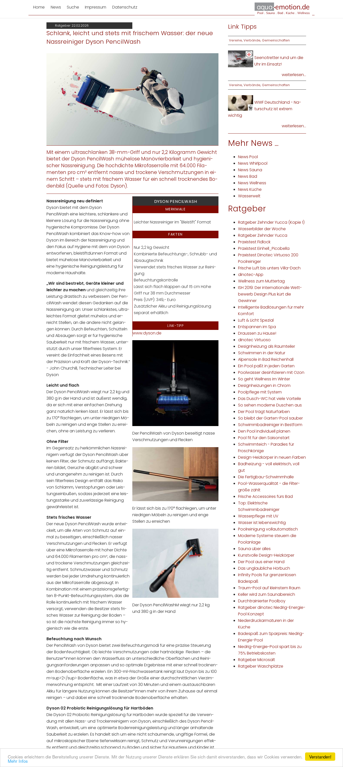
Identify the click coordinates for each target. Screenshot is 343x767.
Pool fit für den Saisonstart (264, 438)
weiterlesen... (294, 75)
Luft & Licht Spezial (256, 320)
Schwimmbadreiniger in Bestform (270, 425)
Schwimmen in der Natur (261, 353)
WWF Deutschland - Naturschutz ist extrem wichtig (264, 108)
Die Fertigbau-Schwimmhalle (266, 477)
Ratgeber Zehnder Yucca (262, 235)
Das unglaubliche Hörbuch (264, 568)
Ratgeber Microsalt (256, 660)
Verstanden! (320, 756)
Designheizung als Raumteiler (266, 346)
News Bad (247, 176)
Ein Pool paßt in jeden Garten (266, 366)
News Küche (250, 189)
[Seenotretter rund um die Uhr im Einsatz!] (240, 59)
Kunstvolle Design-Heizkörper (266, 555)
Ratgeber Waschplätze (260, 666)
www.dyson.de (147, 333)
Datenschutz (124, 7)
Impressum (95, 7)
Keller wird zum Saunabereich (266, 594)
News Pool (248, 157)
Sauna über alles (254, 549)
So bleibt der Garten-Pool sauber (270, 418)
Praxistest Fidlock (254, 242)
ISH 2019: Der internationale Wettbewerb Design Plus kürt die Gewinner (270, 294)
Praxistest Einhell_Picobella (264, 248)
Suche (73, 7)
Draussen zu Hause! (257, 333)
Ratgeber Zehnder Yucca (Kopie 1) (271, 222)
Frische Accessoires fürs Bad (265, 496)
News (56, 7)
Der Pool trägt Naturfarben (264, 412)
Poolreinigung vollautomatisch (268, 529)
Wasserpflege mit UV (258, 516)
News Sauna (250, 170)
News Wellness (252, 183)
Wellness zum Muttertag (261, 281)
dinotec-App (250, 274)
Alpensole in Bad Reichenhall (266, 359)
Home (39, 7)
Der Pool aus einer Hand (261, 562)
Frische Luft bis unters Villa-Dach (269, 268)
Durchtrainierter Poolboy (261, 601)
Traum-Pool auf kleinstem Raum (269, 588)
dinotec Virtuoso (254, 340)
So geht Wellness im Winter (264, 379)
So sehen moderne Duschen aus (270, 405)
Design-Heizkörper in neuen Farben (272, 457)
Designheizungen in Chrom (264, 385)
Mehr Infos (18, 761)
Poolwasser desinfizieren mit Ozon (271, 372)
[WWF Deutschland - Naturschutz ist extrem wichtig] (240, 102)
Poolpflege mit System (260, 392)
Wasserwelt (249, 196)
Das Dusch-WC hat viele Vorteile (269, 398)
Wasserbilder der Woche (262, 229)
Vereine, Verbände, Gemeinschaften (259, 40)
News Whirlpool (252, 163)
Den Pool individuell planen (264, 431)
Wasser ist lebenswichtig (262, 522)
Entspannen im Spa (257, 327)
